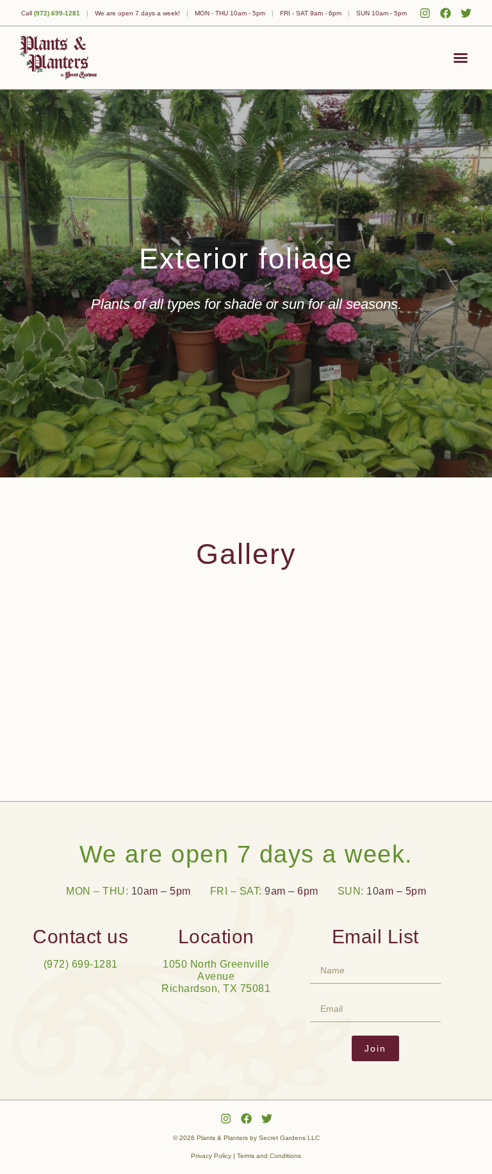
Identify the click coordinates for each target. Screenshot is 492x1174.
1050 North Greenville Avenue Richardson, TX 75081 (215, 976)
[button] (460, 57)
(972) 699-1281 (57, 13)
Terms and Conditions (269, 1155)
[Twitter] (466, 13)
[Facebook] (445, 13)
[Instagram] (425, 13)
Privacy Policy (211, 1155)
